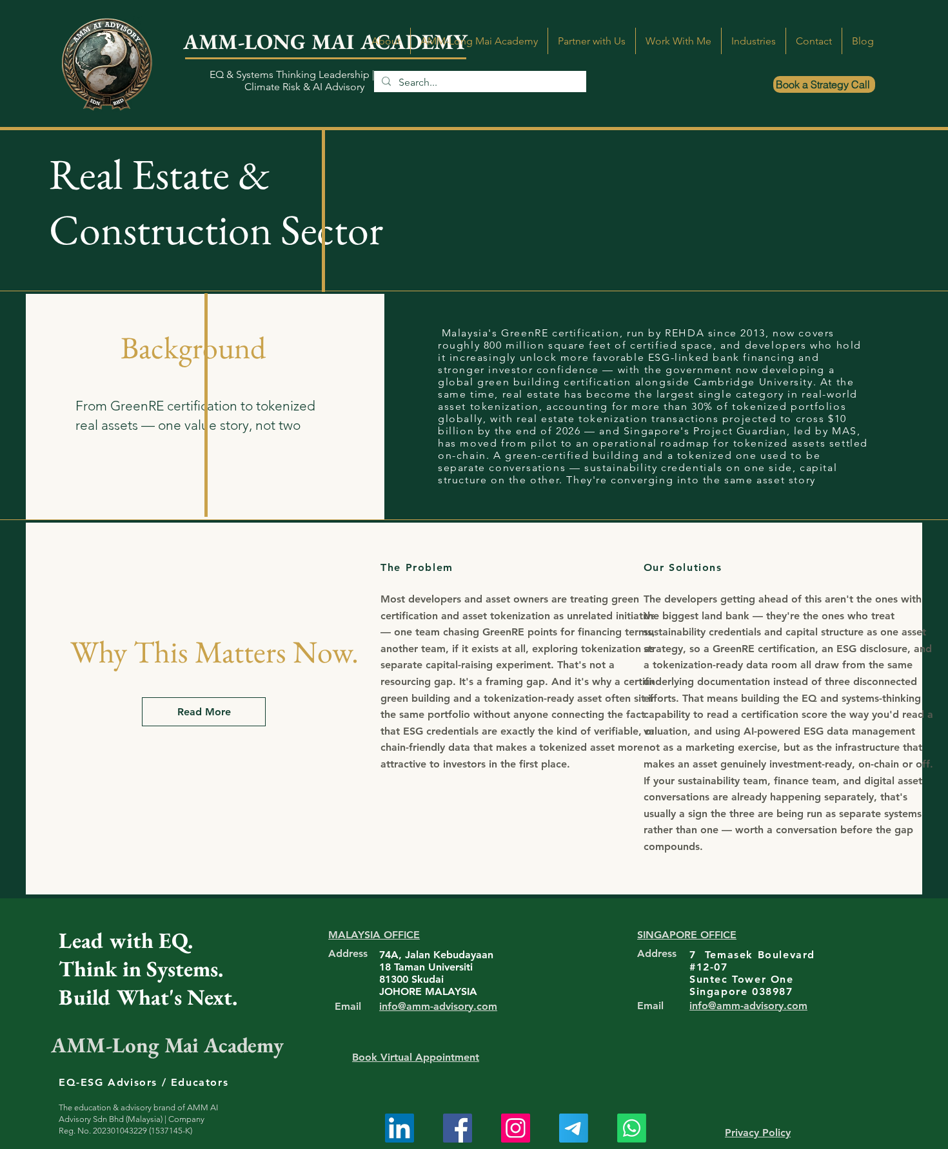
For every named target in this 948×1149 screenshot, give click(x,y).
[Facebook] (457, 1128)
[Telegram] (573, 1128)
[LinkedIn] (399, 1128)
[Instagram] (515, 1128)
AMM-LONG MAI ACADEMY (325, 41)
